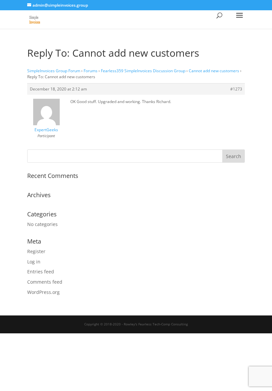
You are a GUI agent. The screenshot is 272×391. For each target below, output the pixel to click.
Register (36, 251)
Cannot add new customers (214, 71)
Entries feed (40, 271)
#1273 (236, 89)
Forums (91, 71)
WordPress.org (43, 292)
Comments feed (44, 282)
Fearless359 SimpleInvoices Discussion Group (143, 71)
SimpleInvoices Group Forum (53, 71)
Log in (33, 261)
